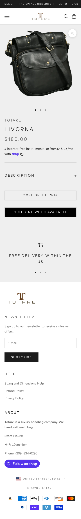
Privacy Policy (14, 398)
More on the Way (40, 195)
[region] (40, 253)
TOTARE (13, 120)
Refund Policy (14, 391)
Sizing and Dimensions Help (24, 383)
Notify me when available (40, 212)
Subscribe (21, 357)
